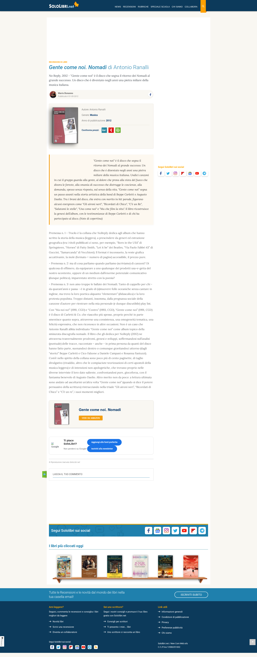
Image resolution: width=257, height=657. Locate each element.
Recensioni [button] (129, 7)
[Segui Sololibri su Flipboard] (183, 173)
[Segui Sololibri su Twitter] (168, 173)
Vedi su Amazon (91, 418)
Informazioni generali (172, 611)
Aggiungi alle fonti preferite (104, 442)
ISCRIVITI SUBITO (191, 594)
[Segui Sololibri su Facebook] (161, 173)
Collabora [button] (191, 7)
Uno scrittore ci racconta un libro (123, 632)
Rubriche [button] (143, 7)
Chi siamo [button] (177, 7)
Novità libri (58, 621)
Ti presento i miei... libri (119, 627)
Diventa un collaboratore (65, 632)
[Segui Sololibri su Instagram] (176, 173)
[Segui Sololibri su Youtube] (197, 173)
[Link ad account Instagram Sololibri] (64, 647)
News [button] (118, 7)
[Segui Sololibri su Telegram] (205, 173)
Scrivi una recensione (63, 627)
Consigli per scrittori (117, 621)
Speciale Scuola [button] (160, 7)
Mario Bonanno (65, 93)
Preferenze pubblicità (172, 627)
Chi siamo (167, 633)
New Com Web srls (179, 643)
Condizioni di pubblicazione (175, 617)
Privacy (165, 622)
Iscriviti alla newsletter (102, 448)
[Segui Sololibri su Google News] (190, 173)
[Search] (203, 6)
